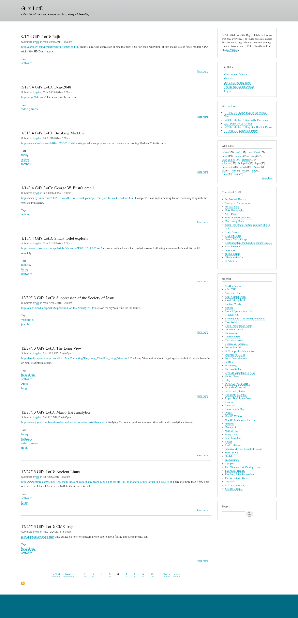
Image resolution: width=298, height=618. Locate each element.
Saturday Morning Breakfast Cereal (243, 449)
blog (24, 388)
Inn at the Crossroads (236, 387)
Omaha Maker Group (236, 239)
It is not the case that (236, 394)
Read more (202, 71)
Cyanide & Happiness (236, 344)
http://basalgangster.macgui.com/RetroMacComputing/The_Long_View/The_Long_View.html (75, 358)
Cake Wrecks (232, 322)
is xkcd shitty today (235, 391)
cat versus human (234, 329)
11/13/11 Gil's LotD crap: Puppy (240, 130)
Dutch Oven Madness (236, 358)
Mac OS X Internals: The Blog (241, 420)
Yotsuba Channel (233, 488)
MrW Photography (234, 210)
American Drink (233, 293)
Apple (25, 384)
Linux (24, 502)
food (244, 170)
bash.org (229, 307)
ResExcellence (233, 445)
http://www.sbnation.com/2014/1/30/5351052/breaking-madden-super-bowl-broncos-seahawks (75, 143)
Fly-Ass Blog (232, 206)
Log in (227, 91)
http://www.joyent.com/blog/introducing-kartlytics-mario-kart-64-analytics (64, 422)
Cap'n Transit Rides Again (238, 325)
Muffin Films (231, 431)
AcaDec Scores (233, 286)
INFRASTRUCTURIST (237, 383)
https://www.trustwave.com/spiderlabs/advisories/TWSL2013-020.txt (60, 248)
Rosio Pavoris (232, 232)
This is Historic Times (236, 478)
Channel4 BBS (232, 336)
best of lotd (28, 374)
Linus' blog (230, 405)
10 (152, 574)
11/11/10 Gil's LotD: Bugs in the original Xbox (245, 114)
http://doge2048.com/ (33, 97)
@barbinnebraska (234, 257)
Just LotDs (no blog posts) (237, 82)
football (26, 164)
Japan (258, 163)
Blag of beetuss (233, 235)
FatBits (229, 362)
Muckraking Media (234, 221)
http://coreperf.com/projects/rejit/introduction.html (50, 47)
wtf (234, 170)
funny (24, 155)
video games (29, 109)
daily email (232, 49)
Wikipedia (27, 320)
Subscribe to (23, 583)
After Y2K (230, 289)
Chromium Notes (234, 340)
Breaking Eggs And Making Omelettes (245, 318)
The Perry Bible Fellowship (239, 474)
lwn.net (229, 412)
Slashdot (229, 456)
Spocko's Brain (232, 253)
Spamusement (232, 460)
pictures (246, 159)
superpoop (230, 463)
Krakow (229, 402)
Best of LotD (230, 106)
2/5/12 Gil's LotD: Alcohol (238, 123)
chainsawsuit (231, 333)
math (236, 174)
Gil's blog (229, 78)
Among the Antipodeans (237, 203)
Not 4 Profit (231, 214)
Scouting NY (231, 452)
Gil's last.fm (231, 261)
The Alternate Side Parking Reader (243, 467)
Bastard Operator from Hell (239, 311)
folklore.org (231, 365)
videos (225, 152)
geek (24, 448)
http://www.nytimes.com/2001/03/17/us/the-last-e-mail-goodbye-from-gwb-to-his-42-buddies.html (77, 198)
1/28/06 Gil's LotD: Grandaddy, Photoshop (246, 120)
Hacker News (232, 376)
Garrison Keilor (233, 369)
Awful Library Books (236, 300)
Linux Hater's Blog (234, 409)
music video (228, 167)
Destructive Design (235, 354)
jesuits (25, 324)
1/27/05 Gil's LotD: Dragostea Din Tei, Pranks (248, 127)
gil (37, 41)
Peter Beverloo (232, 438)
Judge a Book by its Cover (238, 398)
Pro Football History (235, 199)
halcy (227, 380)
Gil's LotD (32, 8)
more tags (267, 178)
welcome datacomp (235, 485)
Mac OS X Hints (233, 416)
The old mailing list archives (239, 86)
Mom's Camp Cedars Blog (238, 217)
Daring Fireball (233, 347)
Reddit (228, 441)
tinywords (230, 481)
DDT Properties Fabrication (239, 351)
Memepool (230, 427)
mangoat (229, 423)
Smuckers (230, 250)
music (225, 156)
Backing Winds (233, 304)
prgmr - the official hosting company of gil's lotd (247, 226)
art (253, 170)
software (26, 63)
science (239, 156)
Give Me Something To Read (240, 372)
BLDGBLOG (232, 315)
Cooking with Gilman (235, 74)
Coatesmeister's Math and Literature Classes (248, 243)
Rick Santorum (232, 246)
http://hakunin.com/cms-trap (37, 536)
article (25, 159)
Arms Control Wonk (235, 296)
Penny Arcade (232, 434)
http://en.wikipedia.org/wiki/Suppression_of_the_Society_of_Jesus (59, 308)
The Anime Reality (235, 470)
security (26, 265)
